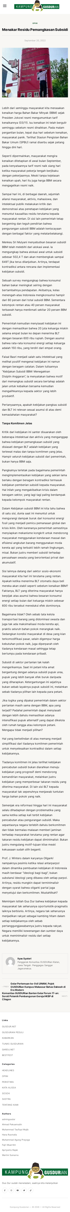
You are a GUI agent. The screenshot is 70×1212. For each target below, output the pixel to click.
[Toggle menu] (4, 6)
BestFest (7, 1055)
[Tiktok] (30, 1190)
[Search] (11, 5)
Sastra (6, 1099)
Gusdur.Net (9, 1026)
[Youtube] (17, 1190)
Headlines (8, 1070)
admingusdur (8, 1119)
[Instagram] (11, 1190)
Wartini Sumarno (10, 1155)
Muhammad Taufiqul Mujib (15, 1129)
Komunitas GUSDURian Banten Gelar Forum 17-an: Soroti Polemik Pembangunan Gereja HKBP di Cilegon (30, 996)
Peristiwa (8, 1082)
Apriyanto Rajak (10, 1150)
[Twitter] (24, 1190)
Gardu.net (8, 1049)
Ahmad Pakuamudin (12, 1124)
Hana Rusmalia (9, 1134)
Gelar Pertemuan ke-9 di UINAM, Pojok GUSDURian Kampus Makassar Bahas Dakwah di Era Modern (38, 986)
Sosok (6, 1093)
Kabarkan (8, 1038)
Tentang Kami (10, 1105)
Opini (35, 23)
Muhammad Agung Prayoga (16, 1139)
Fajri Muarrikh (9, 1145)
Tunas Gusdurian (12, 1043)
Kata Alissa (9, 1087)
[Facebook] (4, 1190)
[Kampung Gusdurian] (36, 5)
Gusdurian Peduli (13, 1032)
